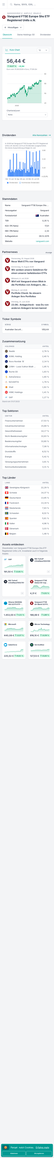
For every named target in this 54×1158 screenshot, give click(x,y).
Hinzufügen (13, 27)
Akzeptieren (39, 1153)
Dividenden (45, 34)
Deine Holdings (26, 34)
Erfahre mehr (42, 1147)
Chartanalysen (13, 110)
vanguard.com (42, 241)
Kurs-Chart (14, 50)
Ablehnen (14, 1153)
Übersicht (7, 34)
